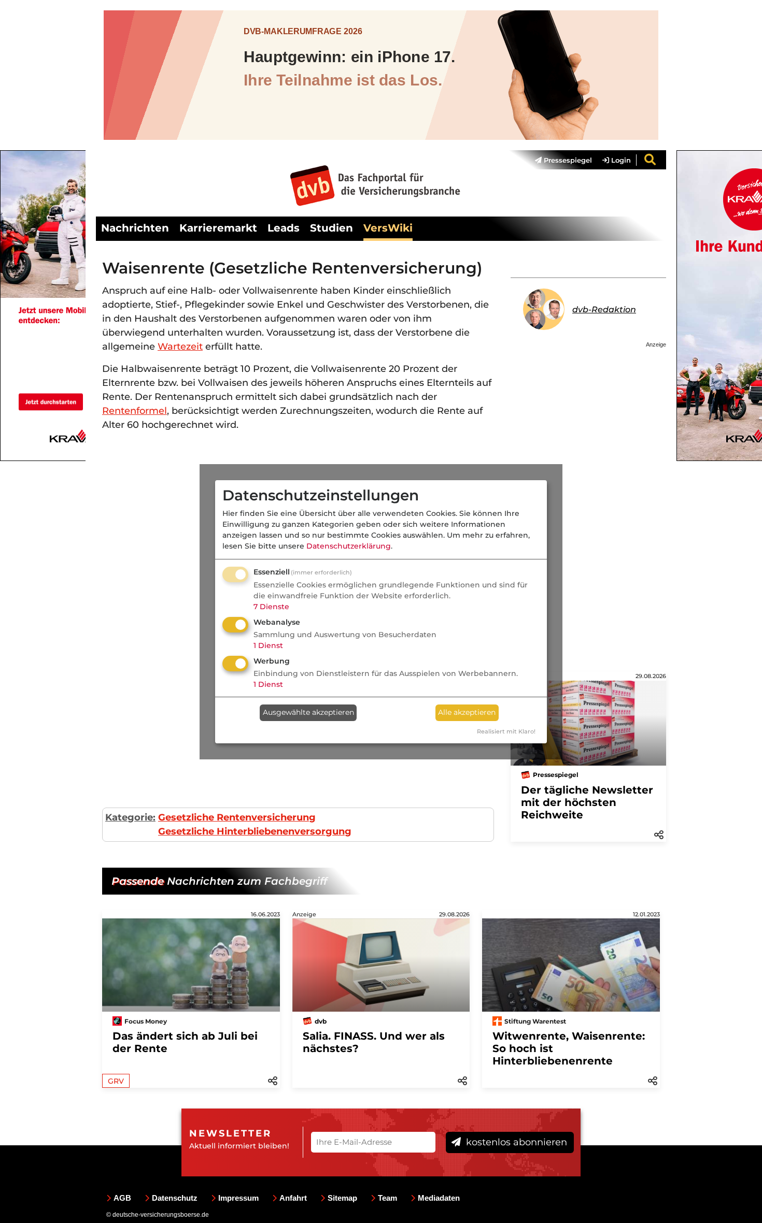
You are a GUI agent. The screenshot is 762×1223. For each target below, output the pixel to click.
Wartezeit (180, 346)
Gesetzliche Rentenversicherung (237, 817)
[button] (659, 834)
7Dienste (271, 606)
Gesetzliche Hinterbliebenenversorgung (254, 831)
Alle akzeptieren (467, 712)
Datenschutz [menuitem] (174, 1197)
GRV (116, 1081)
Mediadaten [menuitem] (439, 1197)
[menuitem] (558, 160)
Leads (283, 228)
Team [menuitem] (387, 1197)
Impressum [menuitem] (238, 1197)
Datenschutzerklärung (348, 546)
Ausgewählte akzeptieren (308, 712)
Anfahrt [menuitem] (293, 1197)
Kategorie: (130, 817)
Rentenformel (134, 410)
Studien (331, 228)
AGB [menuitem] (122, 1197)
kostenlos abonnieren (515, 1142)
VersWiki (388, 228)
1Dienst (268, 645)
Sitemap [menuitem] (342, 1197)
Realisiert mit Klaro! (506, 731)
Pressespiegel (567, 160)
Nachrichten (135, 228)
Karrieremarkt (218, 228)
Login (620, 160)
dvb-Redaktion (604, 309)
